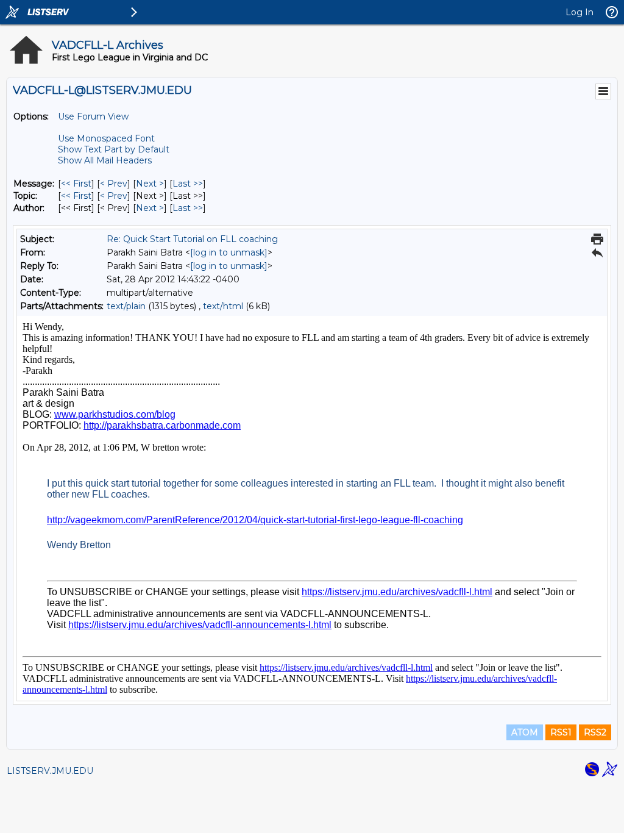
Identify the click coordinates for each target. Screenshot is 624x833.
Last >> (187, 183)
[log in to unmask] (229, 252)
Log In (580, 12)
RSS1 (561, 732)
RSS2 (595, 732)
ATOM (524, 732)
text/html (223, 306)
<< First (76, 183)
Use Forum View (93, 116)
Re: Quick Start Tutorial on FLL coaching (192, 239)
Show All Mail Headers (105, 160)
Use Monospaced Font (106, 138)
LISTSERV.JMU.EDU (50, 770)
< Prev (113, 183)
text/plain (126, 306)
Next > (150, 183)
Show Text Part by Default (113, 149)
